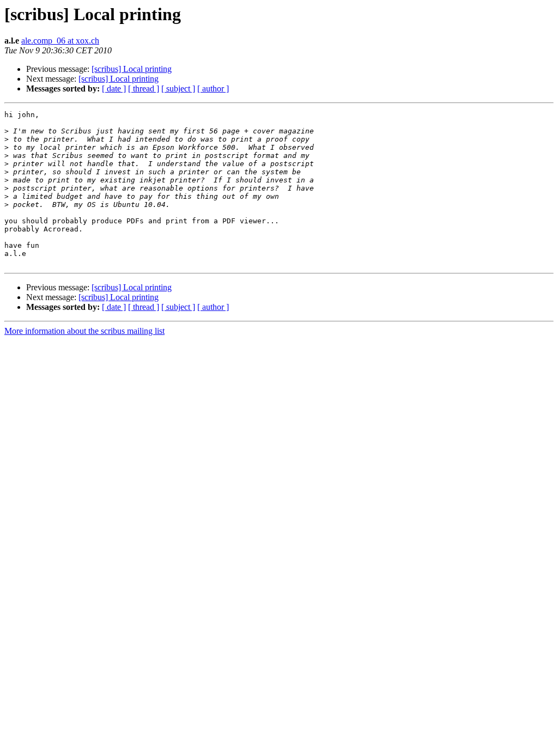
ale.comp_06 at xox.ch (60, 40)
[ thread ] (143, 88)
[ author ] (213, 88)
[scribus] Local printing (132, 69)
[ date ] (114, 88)
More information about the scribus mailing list (84, 331)
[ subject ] (178, 88)
